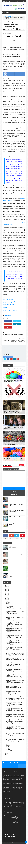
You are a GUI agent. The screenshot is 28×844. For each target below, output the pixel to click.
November (8, 603)
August (7, 607)
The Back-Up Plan (9, 713)
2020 (6, 589)
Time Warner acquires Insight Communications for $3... (12, 694)
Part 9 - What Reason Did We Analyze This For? (13, 310)
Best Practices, (8, 33)
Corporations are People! (11, 706)
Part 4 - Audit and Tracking (9, 301)
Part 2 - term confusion (8, 299)
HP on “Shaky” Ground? (10, 657)
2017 (6, 593)
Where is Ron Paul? (10, 690)
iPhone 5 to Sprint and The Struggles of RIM (15, 653)
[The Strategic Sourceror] (14, 7)
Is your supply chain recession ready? (12, 56)
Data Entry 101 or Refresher (12, 658)
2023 (6, 585)
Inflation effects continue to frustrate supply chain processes (16, 560)
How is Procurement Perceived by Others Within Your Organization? (13, 443)
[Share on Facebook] (8, 321)
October (8, 605)
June (7, 745)
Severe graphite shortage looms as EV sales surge (16, 511)
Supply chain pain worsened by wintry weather (16, 546)
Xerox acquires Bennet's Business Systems (15, 698)
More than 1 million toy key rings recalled (14, 735)
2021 (6, 588)
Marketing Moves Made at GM (12, 613)
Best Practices (10, 16)
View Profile (8, 357)
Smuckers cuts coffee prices (12, 686)
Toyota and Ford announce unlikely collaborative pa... (13, 665)
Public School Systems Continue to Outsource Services (13, 620)
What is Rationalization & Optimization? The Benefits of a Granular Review (13, 412)
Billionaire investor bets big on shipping (14, 682)
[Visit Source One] (8, 324)
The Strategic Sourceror (7, 842)
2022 (6, 586)
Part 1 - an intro (6, 297)
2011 (6, 601)
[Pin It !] (8, 327)
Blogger (21, 465)
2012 (6, 599)
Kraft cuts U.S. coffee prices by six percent (15, 649)
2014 (6, 597)
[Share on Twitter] (17, 321)
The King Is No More (10, 666)
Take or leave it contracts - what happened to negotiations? (12, 396)
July (7, 744)
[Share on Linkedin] (17, 324)
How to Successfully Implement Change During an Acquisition (13, 381)
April (7, 748)
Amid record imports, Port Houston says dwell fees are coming (15, 575)
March (7, 749)
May (7, 746)
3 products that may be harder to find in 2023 (14, 49)
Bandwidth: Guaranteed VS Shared (13, 668)
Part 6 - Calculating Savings (9, 304)
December (8, 602)
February (8, 750)
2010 (6, 753)
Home (5, 16)
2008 (6, 755)
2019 (6, 590)
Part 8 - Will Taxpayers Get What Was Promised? (13, 309)
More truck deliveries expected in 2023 (12, 47)
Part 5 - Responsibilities (8, 302)
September (8, 606)
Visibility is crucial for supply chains (12, 54)
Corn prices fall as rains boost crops (13, 676)
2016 (6, 594)
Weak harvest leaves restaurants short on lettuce (16, 567)
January (7, 752)
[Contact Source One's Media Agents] (14, 816)
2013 (6, 598)
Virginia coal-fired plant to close (12, 626)
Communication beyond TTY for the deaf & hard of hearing (16, 553)
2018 (6, 591)
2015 (6, 595)
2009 (6, 754)
